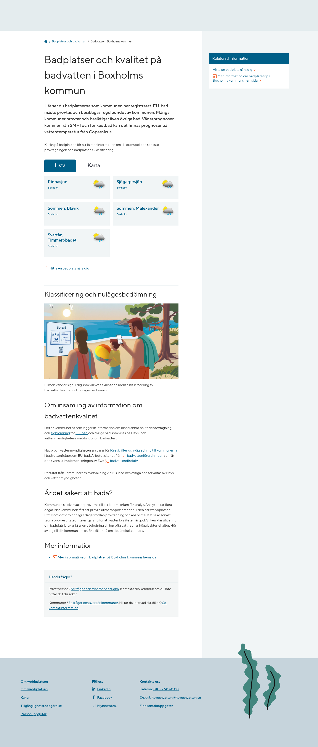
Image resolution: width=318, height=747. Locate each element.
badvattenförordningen (145, 455)
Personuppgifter (34, 714)
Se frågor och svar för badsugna (95, 589)
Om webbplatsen (34, 689)
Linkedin (104, 689)
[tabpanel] (111, 216)
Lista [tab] (60, 165)
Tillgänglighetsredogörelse (41, 706)
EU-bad (81, 433)
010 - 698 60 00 (166, 689)
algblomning (60, 433)
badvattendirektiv (124, 461)
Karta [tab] (94, 165)
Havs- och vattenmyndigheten (45, 41)
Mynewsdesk (107, 706)
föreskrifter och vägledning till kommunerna (143, 450)
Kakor (25, 697)
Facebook (104, 697)
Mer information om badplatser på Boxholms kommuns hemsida (107, 557)
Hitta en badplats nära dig (69, 268)
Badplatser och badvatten (69, 42)
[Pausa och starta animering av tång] (266, 682)
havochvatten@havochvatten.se (176, 697)
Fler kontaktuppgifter (156, 706)
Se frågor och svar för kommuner (93, 603)
